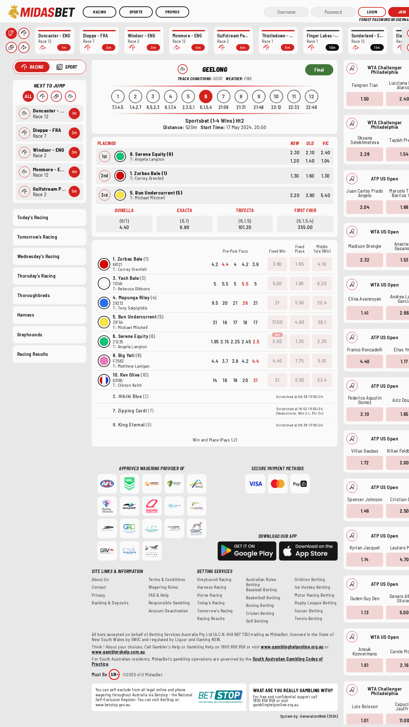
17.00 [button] (277, 322)
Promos (172, 11)
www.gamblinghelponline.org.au (292, 646)
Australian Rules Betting (261, 582)
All (28, 96)
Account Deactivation (168, 610)
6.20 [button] (322, 283)
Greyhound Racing (214, 579)
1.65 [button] (300, 264)
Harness (26, 315)
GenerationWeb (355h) (319, 716)
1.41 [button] (364, 313)
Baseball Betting (261, 589)
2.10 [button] (364, 414)
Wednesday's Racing (38, 256)
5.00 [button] (277, 283)
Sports (136, 11)
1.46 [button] (365, 511)
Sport (71, 67)
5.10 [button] (322, 361)
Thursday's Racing (36, 276)
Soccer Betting (309, 610)
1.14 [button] (365, 559)
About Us (100, 579)
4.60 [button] (299, 322)
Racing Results (32, 354)
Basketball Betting (263, 597)
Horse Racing (209, 595)
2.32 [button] (364, 260)
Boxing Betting (260, 605)
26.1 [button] (322, 322)
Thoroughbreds (33, 295)
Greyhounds (29, 334)
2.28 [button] (364, 154)
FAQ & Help (159, 595)
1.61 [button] (364, 665)
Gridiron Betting (310, 579)
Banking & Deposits (110, 602)
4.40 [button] (365, 361)
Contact (99, 587)
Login (372, 11)
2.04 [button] (364, 207)
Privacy (98, 595)
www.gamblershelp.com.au (118, 651)
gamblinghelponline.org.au (276, 704)
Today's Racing (33, 217)
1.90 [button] (300, 283)
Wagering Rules (163, 587)
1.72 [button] (365, 462)
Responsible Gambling (169, 602)
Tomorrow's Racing (37, 237)
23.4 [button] (322, 380)
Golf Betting (257, 621)
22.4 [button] (322, 302)
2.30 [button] (322, 341)
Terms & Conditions (167, 579)
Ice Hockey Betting (312, 587)
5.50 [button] (299, 302)
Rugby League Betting (315, 602)
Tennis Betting (308, 618)
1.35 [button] (300, 341)
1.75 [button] (300, 361)
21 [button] (277, 302)
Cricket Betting (260, 613)
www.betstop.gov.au (113, 704)
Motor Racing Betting (314, 595)
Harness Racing (211, 587)
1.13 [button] (364, 612)
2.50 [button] (277, 341)
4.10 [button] (322, 264)
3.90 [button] (277, 264)
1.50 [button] (365, 99)
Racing (99, 11)
